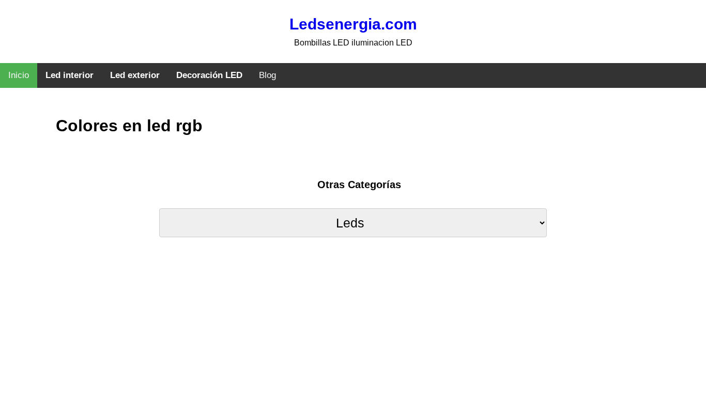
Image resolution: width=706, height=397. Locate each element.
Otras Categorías (359, 184)
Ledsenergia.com (353, 24)
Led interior (69, 75)
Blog (267, 75)
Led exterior (135, 75)
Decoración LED (209, 75)
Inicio (18, 75)
